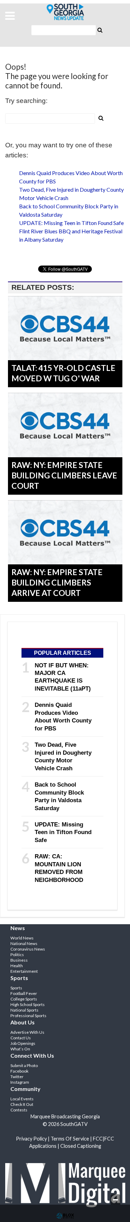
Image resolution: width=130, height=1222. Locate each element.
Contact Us (20, 1037)
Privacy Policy (31, 1139)
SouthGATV (65, 12)
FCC (98, 1139)
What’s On (20, 1048)
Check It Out (21, 1104)
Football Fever (23, 993)
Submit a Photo (24, 1065)
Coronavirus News (27, 949)
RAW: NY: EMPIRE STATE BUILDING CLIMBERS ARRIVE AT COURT (57, 582)
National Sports (24, 1010)
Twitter (17, 1076)
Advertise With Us (27, 1032)
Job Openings (22, 1043)
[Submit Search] (100, 29)
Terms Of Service (70, 1139)
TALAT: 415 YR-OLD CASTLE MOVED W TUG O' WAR (63, 373)
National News (23, 943)
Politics (17, 954)
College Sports (23, 999)
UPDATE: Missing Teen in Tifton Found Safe (71, 222)
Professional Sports (28, 1015)
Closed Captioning (80, 1146)
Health (16, 965)
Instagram (19, 1082)
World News (22, 938)
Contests (18, 1109)
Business (19, 960)
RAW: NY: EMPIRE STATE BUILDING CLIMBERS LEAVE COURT (64, 475)
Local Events (22, 1098)
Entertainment (24, 971)
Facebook (19, 1071)
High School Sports (27, 1004)
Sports (16, 987)
